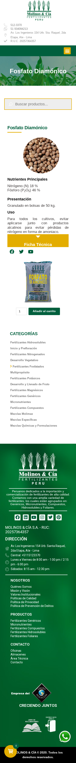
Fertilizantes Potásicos (25, 378)
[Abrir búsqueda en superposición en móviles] (38, 104)
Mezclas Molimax (21, 413)
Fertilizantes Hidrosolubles (28, 342)
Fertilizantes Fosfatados (28, 366)
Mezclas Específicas (23, 419)
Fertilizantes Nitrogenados (27, 354)
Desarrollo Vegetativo (24, 360)
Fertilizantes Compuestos (27, 407)
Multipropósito (20, 372)
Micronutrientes (20, 402)
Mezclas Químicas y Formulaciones (33, 425)
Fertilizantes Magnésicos (26, 390)
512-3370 (16, 25)
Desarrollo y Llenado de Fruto (29, 384)
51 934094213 (19, 28)
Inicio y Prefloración (23, 348)
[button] (67, 50)
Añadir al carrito (44, 311)
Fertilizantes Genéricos (25, 396)
